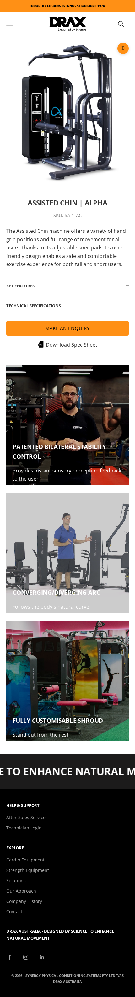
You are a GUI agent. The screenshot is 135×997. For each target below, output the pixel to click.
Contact (14, 911)
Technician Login (24, 828)
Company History (24, 901)
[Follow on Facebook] (9, 957)
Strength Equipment (27, 870)
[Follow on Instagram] (26, 957)
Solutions (16, 880)
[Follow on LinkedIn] (42, 957)
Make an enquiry (67, 328)
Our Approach (21, 891)
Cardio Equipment (25, 860)
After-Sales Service (26, 817)
